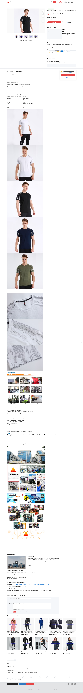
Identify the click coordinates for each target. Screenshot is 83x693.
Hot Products (22, 686)
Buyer (54, 4)
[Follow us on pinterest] (74, 683)
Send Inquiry (54, 22)
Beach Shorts (17, 584)
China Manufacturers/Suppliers (34, 686)
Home (8, 6)
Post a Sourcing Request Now (34, 611)
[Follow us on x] (70, 683)
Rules (75, 4)
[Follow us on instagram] (71, 683)
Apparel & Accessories (13, 6)
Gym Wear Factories (11, 676)
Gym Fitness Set (24, 6)
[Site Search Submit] (54, 2)
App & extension (64, 4)
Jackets (60, 661)
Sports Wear (19, 6)
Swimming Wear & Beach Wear (28, 661)
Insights (62, 686)
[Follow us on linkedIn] (75, 683)
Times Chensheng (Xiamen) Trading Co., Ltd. (56, 13)
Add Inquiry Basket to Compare (26, 40)
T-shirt (42, 661)
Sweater (44, 584)
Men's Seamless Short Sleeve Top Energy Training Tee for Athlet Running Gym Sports (69, 632)
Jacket (13, 584)
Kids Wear (30, 584)
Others (8, 663)
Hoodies (20, 584)
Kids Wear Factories (27, 676)
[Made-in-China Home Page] (12, 2)
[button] (51, 1)
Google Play (15, 683)
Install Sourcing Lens (31, 683)
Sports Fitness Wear (51, 676)
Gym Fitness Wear (58, 676)
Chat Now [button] (69, 22)
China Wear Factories (19, 676)
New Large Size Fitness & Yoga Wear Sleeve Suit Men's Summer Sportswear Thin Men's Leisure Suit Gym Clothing (27, 651)
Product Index (58, 686)
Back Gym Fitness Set (20, 672)
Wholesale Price (47, 686)
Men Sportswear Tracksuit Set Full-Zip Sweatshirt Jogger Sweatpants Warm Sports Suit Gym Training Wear (40, 632)
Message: (10, 603)
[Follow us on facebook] (68, 683)
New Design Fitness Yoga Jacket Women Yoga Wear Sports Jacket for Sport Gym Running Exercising (55, 651)
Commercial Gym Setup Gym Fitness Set (31, 672)
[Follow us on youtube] (72, 683)
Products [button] (22, 1)
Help (59, 4)
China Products (27, 686)
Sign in (75, 2)
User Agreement (47, 689)
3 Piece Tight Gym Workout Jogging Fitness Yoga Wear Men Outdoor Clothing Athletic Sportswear (41, 651)
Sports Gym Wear (43, 676)
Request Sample (62, 24)
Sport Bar (47, 584)
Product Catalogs (20, 659)
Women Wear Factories (35, 676)
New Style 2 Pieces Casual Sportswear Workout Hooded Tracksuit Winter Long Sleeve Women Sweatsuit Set (13, 632)
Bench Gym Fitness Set (11, 672)
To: (11, 601)
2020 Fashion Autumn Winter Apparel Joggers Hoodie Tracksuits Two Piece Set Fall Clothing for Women (27, 632)
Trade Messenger (22, 683)
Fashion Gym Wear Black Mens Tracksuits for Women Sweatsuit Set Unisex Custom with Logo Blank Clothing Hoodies (13, 651)
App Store (9, 683)
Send (14, 611)
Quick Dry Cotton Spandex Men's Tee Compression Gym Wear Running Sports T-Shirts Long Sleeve (55, 632)
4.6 (64, 72)
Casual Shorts (35, 584)
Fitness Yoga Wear (66, 676)
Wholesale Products (41, 686)
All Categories (10, 4)
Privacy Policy (56, 689)
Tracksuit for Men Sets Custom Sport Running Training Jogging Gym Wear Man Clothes (69, 651)
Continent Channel (52, 686)
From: (11, 598)
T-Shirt (28, 584)
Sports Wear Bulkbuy (17, 679)
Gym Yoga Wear (10, 679)
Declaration (51, 689)
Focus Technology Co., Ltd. (34, 689)
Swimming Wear (40, 584)
